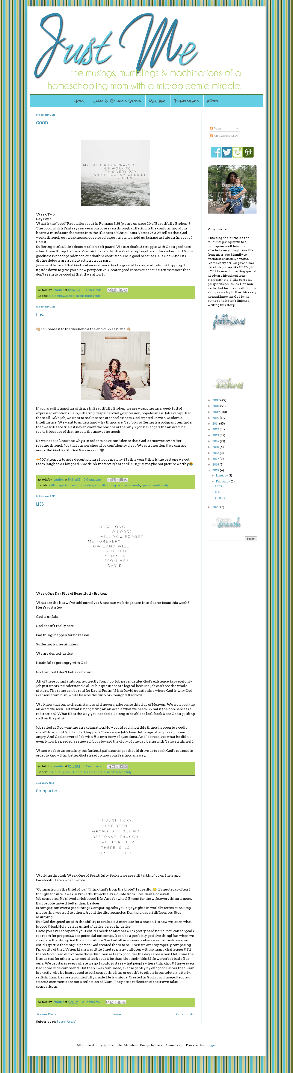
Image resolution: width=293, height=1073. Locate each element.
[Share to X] (117, 290)
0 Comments (92, 290)
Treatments (186, 101)
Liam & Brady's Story (117, 101)
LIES (40, 504)
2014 (216, 441)
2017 (216, 458)
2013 (216, 435)
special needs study (155, 485)
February (223, 481)
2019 (216, 470)
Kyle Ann (157, 101)
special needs (130, 485)
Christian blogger (107, 485)
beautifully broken (62, 772)
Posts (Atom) (66, 1021)
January (222, 475)
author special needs (63, 485)
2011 (215, 423)
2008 (216, 406)
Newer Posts (46, 1014)
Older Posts (185, 1014)
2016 (216, 453)
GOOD (42, 123)
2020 (216, 507)
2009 (216, 412)
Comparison (48, 791)
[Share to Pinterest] (126, 290)
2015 (216, 447)
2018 (216, 464)
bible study (56, 295)
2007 (216, 400)
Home (80, 101)
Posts (217, 128)
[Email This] (109, 290)
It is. (40, 314)
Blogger (210, 1045)
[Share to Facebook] (121, 290)
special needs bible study (83, 295)
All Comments (224, 136)
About (213, 101)
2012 (216, 429)
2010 (216, 417)
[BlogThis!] (113, 290)
